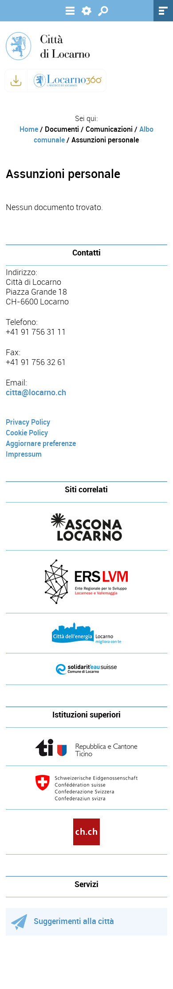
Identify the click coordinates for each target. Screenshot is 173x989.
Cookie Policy (27, 433)
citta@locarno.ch (36, 392)
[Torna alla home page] (48, 45)
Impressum (24, 454)
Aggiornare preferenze (41, 443)
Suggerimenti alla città (74, 921)
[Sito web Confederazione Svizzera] (86, 787)
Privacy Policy (28, 422)
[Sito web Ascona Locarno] (86, 527)
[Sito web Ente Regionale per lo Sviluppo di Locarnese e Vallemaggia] (86, 581)
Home (29, 129)
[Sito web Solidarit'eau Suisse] (86, 669)
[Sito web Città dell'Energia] (86, 633)
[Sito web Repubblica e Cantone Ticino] (86, 747)
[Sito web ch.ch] (86, 832)
